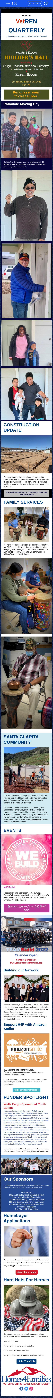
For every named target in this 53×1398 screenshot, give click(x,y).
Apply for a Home (26, 1272)
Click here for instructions (26, 1090)
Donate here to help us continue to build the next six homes (26, 493)
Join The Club (26, 1361)
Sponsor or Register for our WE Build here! (26, 908)
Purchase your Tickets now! (26, 94)
